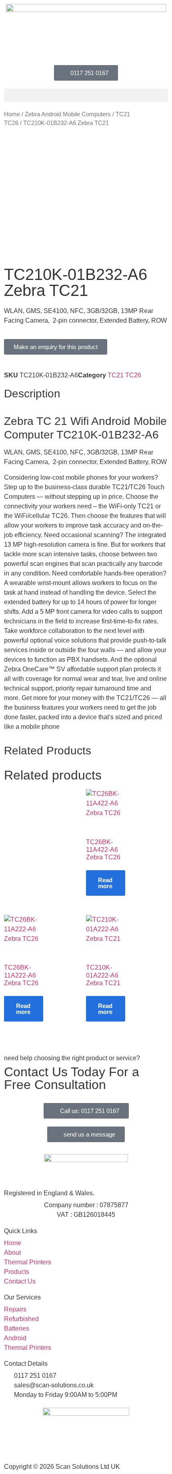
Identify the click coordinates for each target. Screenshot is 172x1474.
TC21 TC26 (124, 375)
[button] (86, 95)
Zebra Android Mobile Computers (68, 114)
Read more (105, 883)
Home (12, 114)
